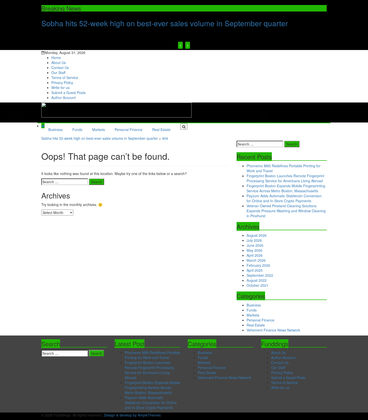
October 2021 (257, 285)
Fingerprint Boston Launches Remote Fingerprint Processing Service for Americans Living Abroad (285, 178)
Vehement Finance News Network (273, 330)
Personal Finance (128, 129)
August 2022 (257, 280)
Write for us (60, 87)
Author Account (63, 97)
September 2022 (260, 275)
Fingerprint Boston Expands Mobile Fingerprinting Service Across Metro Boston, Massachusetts (286, 188)
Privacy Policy (62, 82)
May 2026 (254, 250)
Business (55, 129)
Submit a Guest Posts (68, 92)
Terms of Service (64, 77)
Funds (77, 129)
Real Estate (161, 129)
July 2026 (254, 240)
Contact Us (60, 67)
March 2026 (256, 260)
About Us (58, 62)
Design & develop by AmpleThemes (132, 415)
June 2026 (255, 245)
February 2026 (258, 265)
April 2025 (255, 270)
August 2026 (257, 235)
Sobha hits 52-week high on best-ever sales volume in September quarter (164, 23)
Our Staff (58, 72)
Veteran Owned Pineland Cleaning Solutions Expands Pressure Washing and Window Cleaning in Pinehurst (286, 210)
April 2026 (255, 255)
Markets (98, 129)
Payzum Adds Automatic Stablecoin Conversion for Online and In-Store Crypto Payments (284, 198)
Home (56, 57)
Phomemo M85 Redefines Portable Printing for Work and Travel (152, 355)
